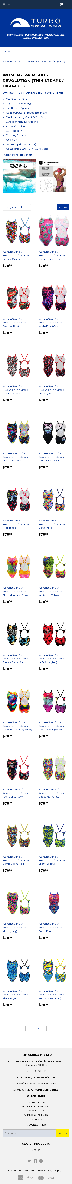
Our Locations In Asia (36, 1114)
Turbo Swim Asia (26, 1170)
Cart (66, 4)
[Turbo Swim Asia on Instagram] (41, 1161)
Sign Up (62, 1133)
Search (36, 1149)
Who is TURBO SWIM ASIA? (36, 1106)
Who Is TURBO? (36, 1102)
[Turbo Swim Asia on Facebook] (35, 1161)
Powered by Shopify (49, 1170)
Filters (63, 207)
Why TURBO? (36, 1110)
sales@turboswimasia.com (39, 1077)
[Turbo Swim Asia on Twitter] (29, 1161)
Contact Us (36, 1119)
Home (6, 51)
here (13, 154)
